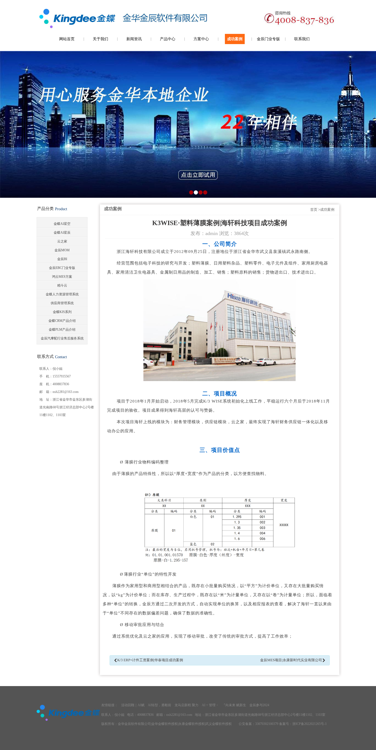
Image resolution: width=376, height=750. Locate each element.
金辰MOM (62, 250)
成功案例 (235, 39)
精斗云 (62, 285)
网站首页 (67, 39)
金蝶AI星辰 (62, 232)
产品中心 (167, 39)
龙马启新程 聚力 (186, 705)
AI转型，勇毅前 (159, 705)
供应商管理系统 (62, 303)
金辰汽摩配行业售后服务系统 (62, 338)
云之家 (62, 241)
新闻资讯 (134, 39)
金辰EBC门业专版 (62, 268)
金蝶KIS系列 (62, 312)
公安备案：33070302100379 (258, 724)
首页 (313, 209)
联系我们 (302, 39)
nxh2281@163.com (65, 392)
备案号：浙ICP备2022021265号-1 (303, 724)
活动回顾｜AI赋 (133, 705)
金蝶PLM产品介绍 (62, 329)
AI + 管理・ (210, 705)
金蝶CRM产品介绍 (62, 321)
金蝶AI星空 (62, 224)
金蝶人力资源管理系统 (62, 294)
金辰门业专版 (268, 39)
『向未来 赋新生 (234, 705)
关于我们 (100, 39)
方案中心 (201, 39)
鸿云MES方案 (62, 277)
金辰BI (62, 259)
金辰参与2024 (259, 705)
